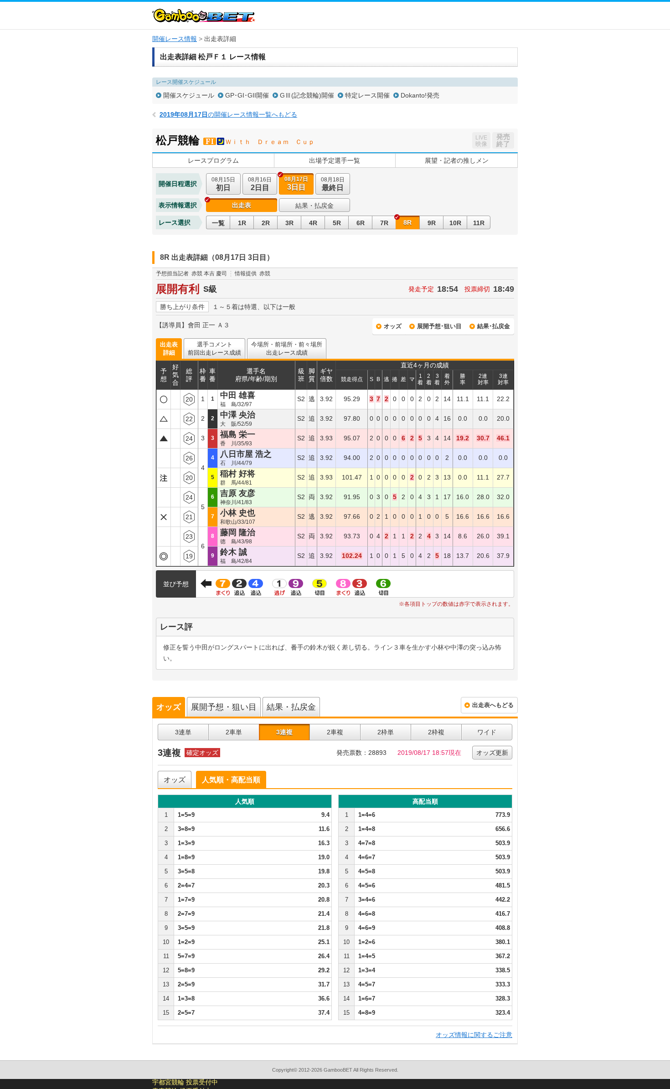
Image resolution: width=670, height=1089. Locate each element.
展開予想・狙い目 (224, 707)
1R (242, 223)
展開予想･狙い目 (439, 326)
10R (455, 223)
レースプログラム (213, 160)
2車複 (335, 732)
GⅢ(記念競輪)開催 (307, 95)
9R (432, 223)
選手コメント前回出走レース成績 (214, 348)
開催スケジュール (188, 95)
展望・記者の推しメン (457, 160)
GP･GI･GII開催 (247, 95)
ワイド (486, 732)
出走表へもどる (493, 705)
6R (360, 223)
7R (384, 223)
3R (289, 223)
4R (313, 223)
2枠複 (436, 732)
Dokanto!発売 (420, 95)
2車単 (234, 732)
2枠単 (385, 732)
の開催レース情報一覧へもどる (228, 114)
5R (337, 223)
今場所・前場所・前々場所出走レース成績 (286, 348)
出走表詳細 (169, 348)
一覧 (218, 223)
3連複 (284, 732)
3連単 (183, 732)
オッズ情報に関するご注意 (474, 1034)
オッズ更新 (492, 752)
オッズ (393, 326)
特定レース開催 (367, 95)
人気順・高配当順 (231, 780)
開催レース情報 (174, 38)
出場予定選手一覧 (334, 160)
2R (266, 223)
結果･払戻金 (493, 326)
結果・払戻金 (314, 205)
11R (478, 223)
